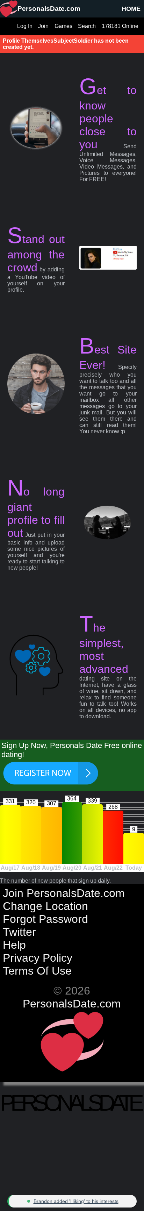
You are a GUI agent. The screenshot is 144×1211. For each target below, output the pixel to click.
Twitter (19, 932)
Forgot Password (45, 919)
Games (63, 26)
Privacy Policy (37, 958)
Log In (25, 26)
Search (87, 26)
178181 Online (120, 26)
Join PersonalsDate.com (64, 893)
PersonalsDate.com (72, 1003)
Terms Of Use (37, 970)
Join (43, 26)
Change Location (45, 906)
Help (14, 945)
